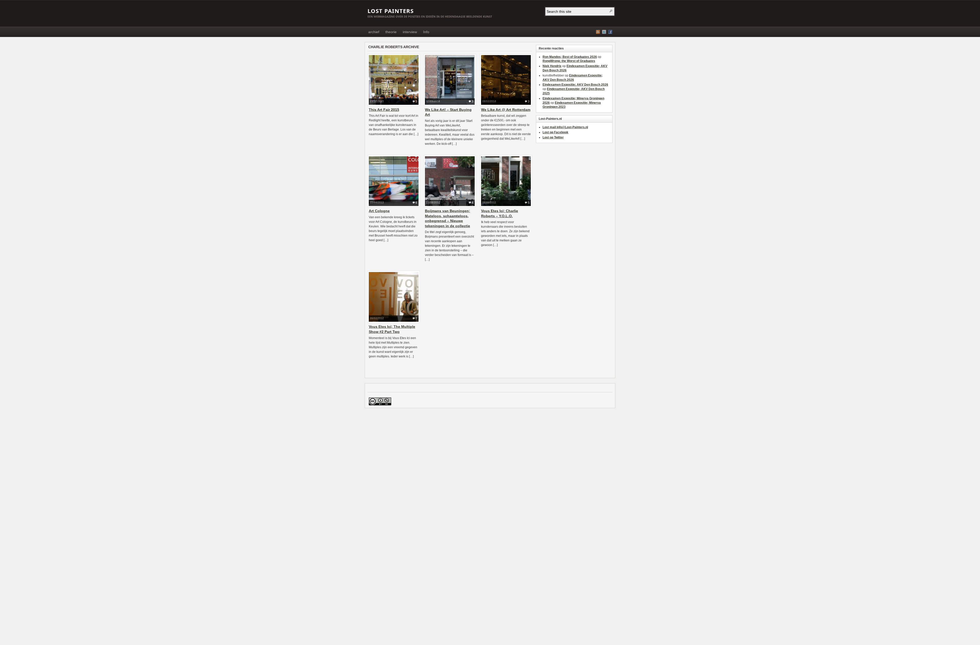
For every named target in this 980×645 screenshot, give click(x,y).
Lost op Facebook (555, 132)
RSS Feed (598, 32)
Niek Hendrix (552, 66)
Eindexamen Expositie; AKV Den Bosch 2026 (575, 84)
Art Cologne (379, 211)
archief (373, 32)
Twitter (604, 32)
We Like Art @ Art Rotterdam (505, 110)
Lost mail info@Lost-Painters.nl (565, 127)
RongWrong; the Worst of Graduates (569, 61)
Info (426, 32)
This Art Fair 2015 (384, 110)
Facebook (610, 32)
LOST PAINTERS (391, 11)
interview (410, 32)
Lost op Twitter (553, 137)
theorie (391, 32)
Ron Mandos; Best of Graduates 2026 (570, 57)
